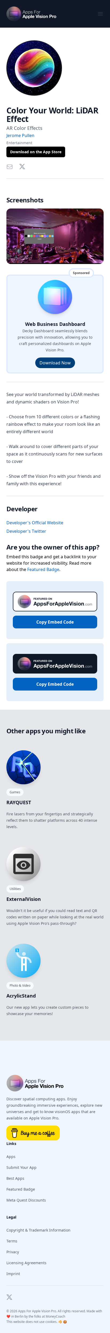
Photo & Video (20, 985)
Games (15, 792)
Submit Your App (21, 1167)
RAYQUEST (18, 802)
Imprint (13, 1273)
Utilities (15, 889)
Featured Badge (43, 569)
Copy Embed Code (55, 622)
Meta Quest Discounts (26, 1200)
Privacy (12, 1251)
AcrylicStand (21, 996)
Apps (10, 1156)
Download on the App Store (35, 151)
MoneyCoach (55, 1316)
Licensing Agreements (26, 1262)
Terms (11, 1240)
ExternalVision (23, 899)
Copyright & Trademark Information (38, 1230)
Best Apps (15, 1178)
